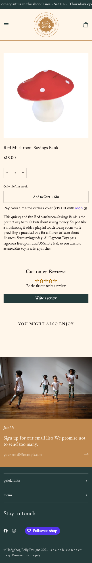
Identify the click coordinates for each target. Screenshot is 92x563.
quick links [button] (12, 480)
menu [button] (8, 495)
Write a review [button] (46, 298)
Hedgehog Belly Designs (23, 550)
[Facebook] (6, 531)
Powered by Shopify (26, 555)
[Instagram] (14, 531)
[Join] (84, 454)
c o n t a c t (74, 550)
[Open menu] (10, 24)
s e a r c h (57, 550)
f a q (7, 555)
